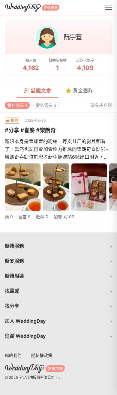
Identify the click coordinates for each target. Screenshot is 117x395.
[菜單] (108, 7)
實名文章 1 (17, 105)
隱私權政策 (41, 355)
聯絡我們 (13, 355)
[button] (58, 246)
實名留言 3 (46, 105)
